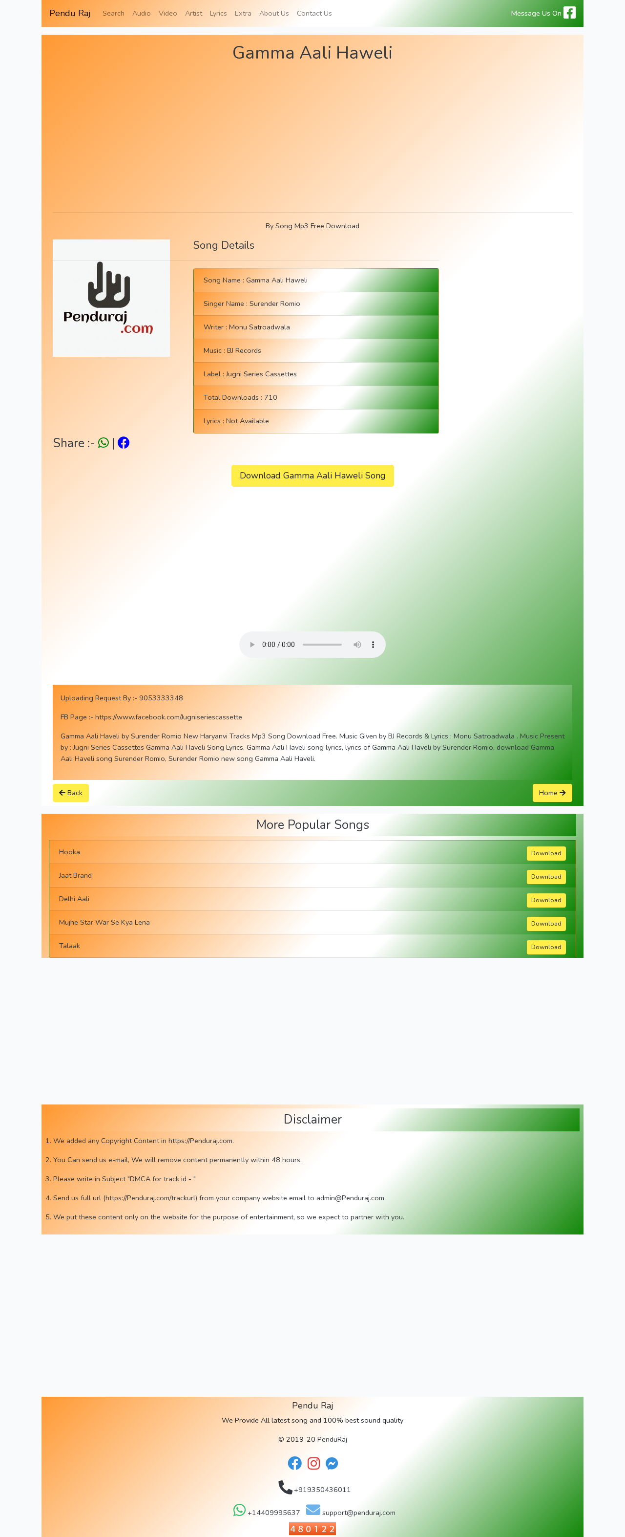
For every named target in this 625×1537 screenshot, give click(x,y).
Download (546, 853)
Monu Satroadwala (259, 327)
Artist (193, 13)
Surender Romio (275, 303)
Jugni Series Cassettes (261, 374)
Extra (243, 13)
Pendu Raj (70, 13)
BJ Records (244, 350)
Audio (141, 13)
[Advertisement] (312, 135)
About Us (274, 13)
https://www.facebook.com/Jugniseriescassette (168, 717)
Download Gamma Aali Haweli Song (313, 475)
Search (114, 13)
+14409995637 (273, 1512)
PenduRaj (332, 1439)
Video (168, 13)
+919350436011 (321, 1489)
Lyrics (218, 13)
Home (549, 793)
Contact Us (314, 13)
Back (74, 793)
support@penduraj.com (358, 1512)
